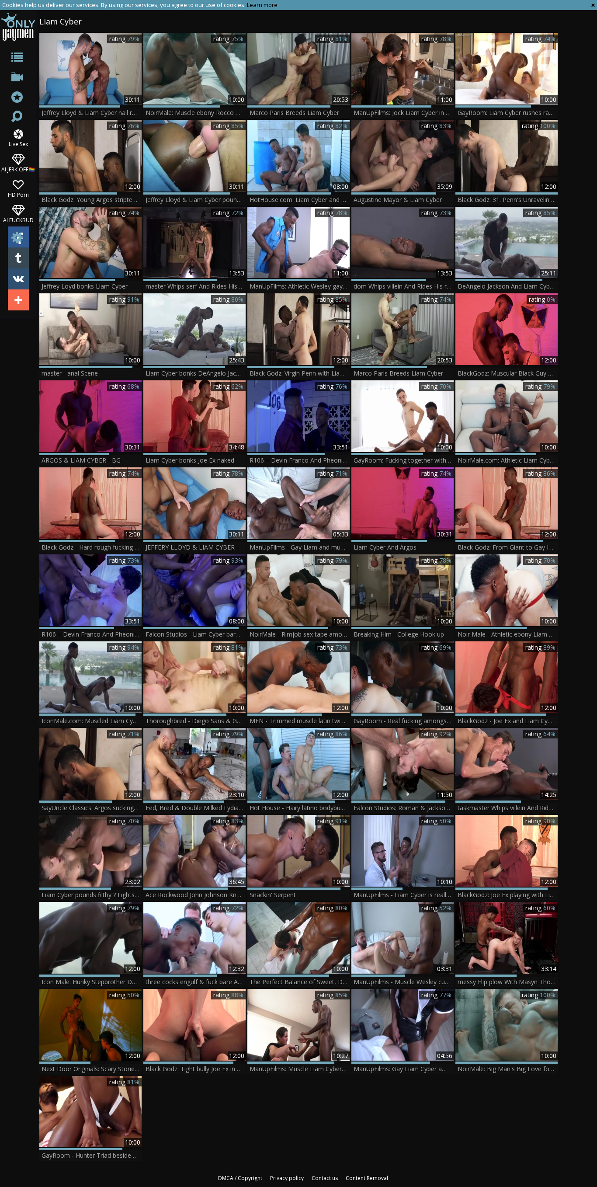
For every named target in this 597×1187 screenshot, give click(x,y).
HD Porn (18, 194)
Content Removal (367, 1178)
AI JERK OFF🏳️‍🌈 (18, 169)
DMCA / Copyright (240, 1178)
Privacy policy (287, 1178)
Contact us (325, 1178)
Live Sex (18, 143)
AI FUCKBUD (18, 219)
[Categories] (18, 58)
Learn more (262, 5)
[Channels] (18, 78)
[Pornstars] (18, 98)
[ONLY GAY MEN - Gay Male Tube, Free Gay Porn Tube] (18, 26)
